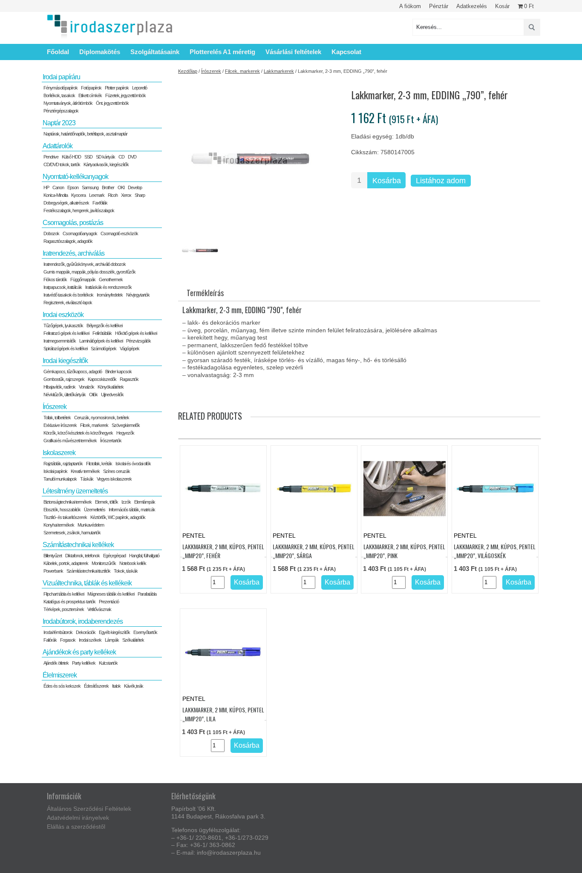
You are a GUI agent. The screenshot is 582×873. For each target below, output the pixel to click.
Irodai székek (90, 640)
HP (46, 187)
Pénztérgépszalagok (60, 110)
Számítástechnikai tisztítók (88, 570)
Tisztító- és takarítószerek (65, 517)
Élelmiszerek (60, 675)
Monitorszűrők (104, 563)
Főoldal (58, 51)
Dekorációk (85, 632)
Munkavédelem (91, 524)
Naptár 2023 (59, 123)
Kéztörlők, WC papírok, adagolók (117, 517)
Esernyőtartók (145, 632)
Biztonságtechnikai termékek (67, 501)
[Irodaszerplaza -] (110, 27)
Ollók (93, 394)
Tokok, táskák (126, 570)
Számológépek (103, 348)
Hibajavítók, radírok (59, 386)
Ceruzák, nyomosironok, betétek (101, 417)
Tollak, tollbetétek (57, 417)
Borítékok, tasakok (59, 95)
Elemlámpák (144, 501)
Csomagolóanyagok (80, 233)
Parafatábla (147, 593)
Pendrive (50, 156)
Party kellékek (83, 663)
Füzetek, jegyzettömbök (125, 95)
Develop (135, 187)
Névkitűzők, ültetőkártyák (64, 394)
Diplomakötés (99, 51)
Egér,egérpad (114, 555)
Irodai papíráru (61, 77)
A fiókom (410, 6)
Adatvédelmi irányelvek (78, 817)
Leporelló (139, 87)
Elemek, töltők (106, 501)
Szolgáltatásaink (154, 51)
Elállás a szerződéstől (76, 826)
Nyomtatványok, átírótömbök (67, 103)
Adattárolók (57, 146)
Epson (72, 187)
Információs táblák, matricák (132, 509)
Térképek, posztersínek (63, 609)
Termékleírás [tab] (205, 292)
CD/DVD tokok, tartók (61, 164)
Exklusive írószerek (60, 425)
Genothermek (111, 279)
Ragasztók (129, 379)
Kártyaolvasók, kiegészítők (106, 164)
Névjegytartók (138, 294)
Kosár (502, 6)
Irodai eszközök (63, 314)
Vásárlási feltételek (293, 51)
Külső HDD (71, 156)
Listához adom (441, 180)
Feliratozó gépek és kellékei (66, 333)
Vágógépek (129, 348)
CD (121, 156)
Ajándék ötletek (56, 663)
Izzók (126, 501)
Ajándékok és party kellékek (79, 652)
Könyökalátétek (111, 386)
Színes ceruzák (116, 471)
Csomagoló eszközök (119, 233)
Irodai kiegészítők (65, 360)
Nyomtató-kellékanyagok (75, 176)
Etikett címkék (90, 95)
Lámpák (112, 640)
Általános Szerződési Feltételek (89, 808)
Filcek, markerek (242, 71)
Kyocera (78, 195)
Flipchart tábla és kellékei (63, 593)
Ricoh (113, 195)
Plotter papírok (117, 87)
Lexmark (96, 195)
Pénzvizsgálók (138, 340)
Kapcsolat (346, 51)
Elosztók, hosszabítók (62, 509)
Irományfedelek (110, 294)
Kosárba (386, 180)
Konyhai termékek (58, 524)
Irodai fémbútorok (57, 632)
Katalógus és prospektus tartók (69, 601)
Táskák (86, 478)
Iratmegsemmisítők (59, 340)
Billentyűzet (52, 555)
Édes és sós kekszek (62, 686)
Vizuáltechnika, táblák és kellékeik (87, 583)
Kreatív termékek (85, 471)
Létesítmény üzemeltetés (75, 491)
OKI (121, 187)
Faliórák (50, 640)
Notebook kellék (132, 563)
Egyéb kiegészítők (114, 632)
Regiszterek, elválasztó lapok (67, 302)
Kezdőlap (187, 71)
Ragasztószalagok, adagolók (67, 241)
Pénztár (438, 6)
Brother (108, 187)
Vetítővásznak (99, 609)
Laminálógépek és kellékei (101, 340)
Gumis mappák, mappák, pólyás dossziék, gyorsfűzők (89, 271)
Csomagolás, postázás (73, 222)
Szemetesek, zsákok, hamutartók (72, 532)
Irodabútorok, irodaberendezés (83, 621)
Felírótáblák (102, 333)
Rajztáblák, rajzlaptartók (63, 463)
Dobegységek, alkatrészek (66, 202)
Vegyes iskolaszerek (114, 478)
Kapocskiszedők (102, 379)
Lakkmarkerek (279, 71)
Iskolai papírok (55, 471)
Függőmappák (82, 279)
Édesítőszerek (96, 686)
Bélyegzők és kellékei (104, 325)
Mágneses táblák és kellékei (110, 593)
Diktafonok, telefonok (82, 555)
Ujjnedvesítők (112, 394)
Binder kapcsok (118, 371)
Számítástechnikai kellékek (78, 544)
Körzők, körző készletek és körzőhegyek (78, 432)
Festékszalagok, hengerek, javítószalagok (78, 210)
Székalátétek (133, 640)
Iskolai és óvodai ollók (133, 463)
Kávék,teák (133, 686)
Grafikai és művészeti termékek (70, 440)
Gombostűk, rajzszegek (63, 379)
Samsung (90, 187)
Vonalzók (86, 386)
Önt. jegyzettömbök (112, 103)
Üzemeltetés (94, 509)
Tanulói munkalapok (60, 478)
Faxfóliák (99, 202)
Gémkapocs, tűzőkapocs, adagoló (72, 371)
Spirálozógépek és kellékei (65, 348)
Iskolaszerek (59, 452)
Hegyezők (125, 432)
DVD (132, 156)
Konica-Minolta (55, 195)
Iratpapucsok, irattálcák (62, 287)
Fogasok (67, 640)
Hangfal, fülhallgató (144, 555)
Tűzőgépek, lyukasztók (63, 325)
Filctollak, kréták (99, 463)
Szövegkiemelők (126, 425)
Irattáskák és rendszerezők (108, 287)
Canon (58, 187)
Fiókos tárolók (55, 279)
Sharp (140, 195)
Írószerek (211, 71)
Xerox (126, 195)
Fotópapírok (91, 87)
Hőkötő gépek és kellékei (136, 333)
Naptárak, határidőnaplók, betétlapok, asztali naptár (85, 133)
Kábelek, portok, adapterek (65, 563)
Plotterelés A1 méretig (222, 51)
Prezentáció (109, 601)
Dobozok (51, 233)
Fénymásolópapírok (60, 87)
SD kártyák (105, 156)
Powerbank (53, 570)
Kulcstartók (108, 663)
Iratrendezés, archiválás (73, 253)
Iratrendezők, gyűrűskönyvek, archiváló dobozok (84, 264)
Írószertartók (110, 440)
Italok (116, 686)
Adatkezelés (471, 6)
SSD (88, 156)
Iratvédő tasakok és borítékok (68, 294)
